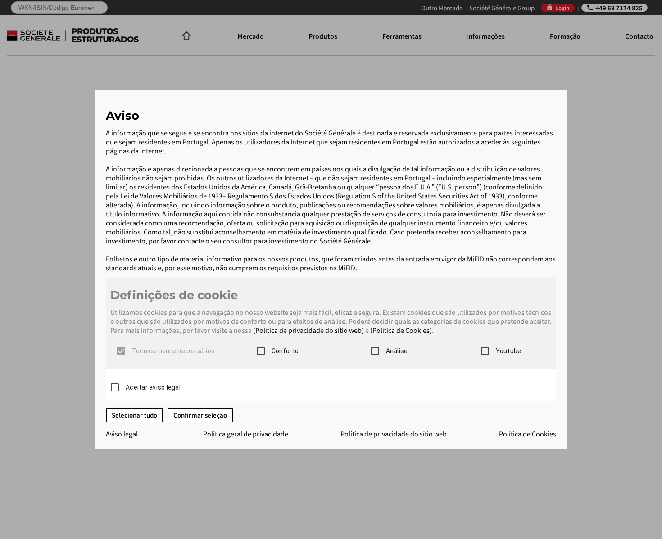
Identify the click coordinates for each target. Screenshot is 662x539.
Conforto (285, 351)
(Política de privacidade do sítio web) (308, 330)
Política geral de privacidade (245, 433)
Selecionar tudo (134, 415)
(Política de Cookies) (401, 330)
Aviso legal (122, 433)
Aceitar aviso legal (153, 387)
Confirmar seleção (200, 415)
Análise (397, 351)
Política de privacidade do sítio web (393, 433)
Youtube (508, 351)
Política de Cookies (527, 433)
